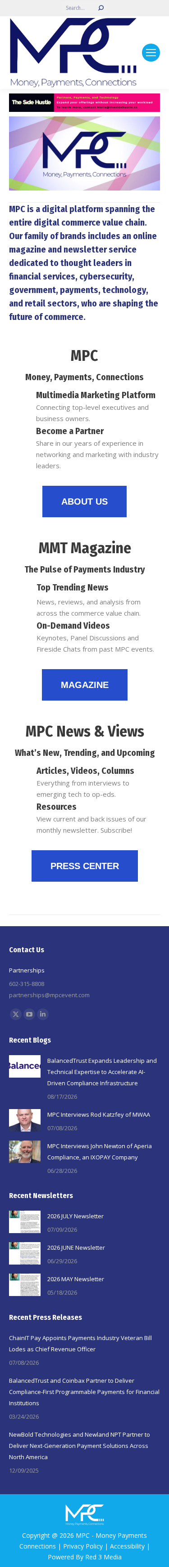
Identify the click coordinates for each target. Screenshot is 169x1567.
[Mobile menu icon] (151, 53)
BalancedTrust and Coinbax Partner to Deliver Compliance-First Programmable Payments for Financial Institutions (84, 1391)
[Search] (101, 8)
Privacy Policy (83, 1546)
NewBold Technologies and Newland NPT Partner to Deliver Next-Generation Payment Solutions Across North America (79, 1445)
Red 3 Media (103, 1557)
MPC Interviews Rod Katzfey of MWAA (98, 1114)
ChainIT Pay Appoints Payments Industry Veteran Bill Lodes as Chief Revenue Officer (80, 1343)
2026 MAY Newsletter (75, 1279)
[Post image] (25, 1066)
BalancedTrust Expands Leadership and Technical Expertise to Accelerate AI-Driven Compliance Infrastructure (102, 1072)
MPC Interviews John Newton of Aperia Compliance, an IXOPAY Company (99, 1151)
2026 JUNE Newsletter (76, 1247)
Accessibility (127, 1546)
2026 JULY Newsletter (75, 1216)
